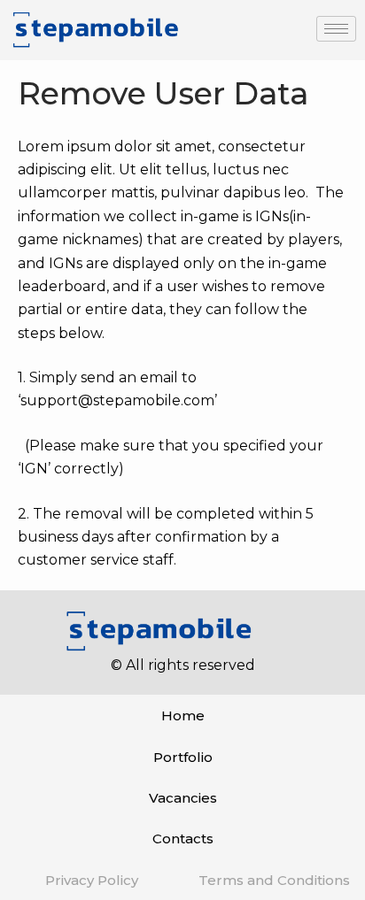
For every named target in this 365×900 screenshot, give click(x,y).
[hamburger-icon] (336, 29)
